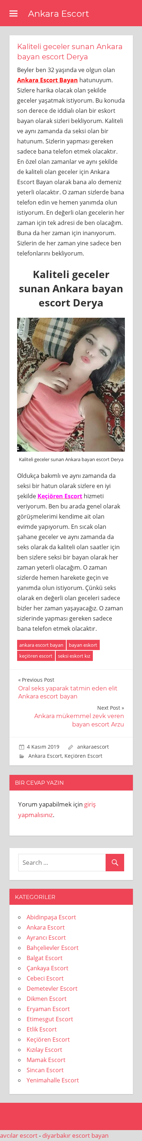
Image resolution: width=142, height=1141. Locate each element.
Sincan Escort (45, 1070)
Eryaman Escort (48, 1009)
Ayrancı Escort (46, 938)
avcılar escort (19, 1135)
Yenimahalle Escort (53, 1080)
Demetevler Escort (52, 988)
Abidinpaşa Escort (51, 917)
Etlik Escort (42, 1029)
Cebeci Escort (45, 978)
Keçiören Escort (83, 755)
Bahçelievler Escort (53, 948)
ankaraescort (93, 746)
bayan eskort (83, 645)
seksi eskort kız (74, 656)
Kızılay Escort (44, 1050)
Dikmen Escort (47, 999)
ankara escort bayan (41, 645)
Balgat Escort (45, 958)
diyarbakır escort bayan (75, 1135)
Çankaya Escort (47, 968)
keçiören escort (35, 656)
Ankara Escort (58, 13)
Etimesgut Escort (50, 1019)
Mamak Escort (46, 1060)
